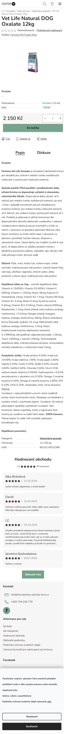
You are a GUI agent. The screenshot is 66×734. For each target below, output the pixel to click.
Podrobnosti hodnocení (49, 30)
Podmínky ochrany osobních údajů (21, 645)
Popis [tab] (20, 152)
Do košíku (33, 128)
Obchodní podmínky (14, 640)
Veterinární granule (51, 438)
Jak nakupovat (10, 631)
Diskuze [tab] (43, 152)
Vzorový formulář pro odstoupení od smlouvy (28, 649)
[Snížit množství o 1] (45, 118)
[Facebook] (6, 610)
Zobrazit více (33, 574)
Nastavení (32, 716)
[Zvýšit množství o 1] (60, 118)
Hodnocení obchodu (33, 459)
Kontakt (7, 626)
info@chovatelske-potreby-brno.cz (30, 594)
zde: (49, 701)
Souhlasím (32, 726)
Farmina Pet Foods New (23, 35)
